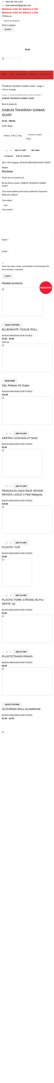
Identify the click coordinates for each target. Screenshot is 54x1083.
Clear (28, 139)
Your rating (7, 200)
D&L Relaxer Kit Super (15, 385)
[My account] (27, 34)
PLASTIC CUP (11, 547)
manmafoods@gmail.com (18, 5)
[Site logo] (7, 16)
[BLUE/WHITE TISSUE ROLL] (22, 302)
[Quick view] (12, 319)
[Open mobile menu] (27, 54)
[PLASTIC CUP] (27, 519)
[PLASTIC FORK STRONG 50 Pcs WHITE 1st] (17, 572)
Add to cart (20, 150)
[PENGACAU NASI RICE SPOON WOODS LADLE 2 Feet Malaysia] (22, 463)
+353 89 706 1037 (14, 2)
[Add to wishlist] (18, 319)
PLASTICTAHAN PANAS (17, 656)
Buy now (35, 150)
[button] (20, 433)
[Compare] (5, 319)
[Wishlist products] (27, 39)
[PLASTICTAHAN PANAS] (27, 629)
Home (4, 95)
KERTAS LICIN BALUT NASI (20, 438)
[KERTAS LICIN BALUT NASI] (27, 410)
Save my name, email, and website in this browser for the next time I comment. (25, 268)
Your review (8, 210)
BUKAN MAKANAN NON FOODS (25, 95)
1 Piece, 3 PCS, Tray (12, 136)
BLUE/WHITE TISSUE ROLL (20, 329)
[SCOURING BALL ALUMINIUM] (27, 681)
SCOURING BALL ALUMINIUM (21, 709)
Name (5, 240)
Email (5, 251)
